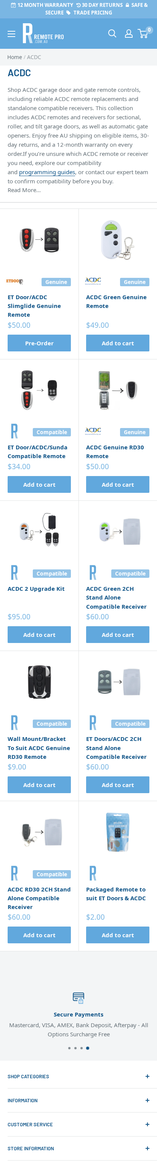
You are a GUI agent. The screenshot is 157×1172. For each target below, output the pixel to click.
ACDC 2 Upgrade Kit (36, 588)
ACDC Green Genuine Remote (116, 301)
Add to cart (118, 343)
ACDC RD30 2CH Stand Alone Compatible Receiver (39, 898)
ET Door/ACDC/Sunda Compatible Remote (37, 451)
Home (14, 57)
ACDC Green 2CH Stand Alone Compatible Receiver (116, 597)
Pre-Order (39, 343)
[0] (143, 33)
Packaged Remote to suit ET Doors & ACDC (116, 893)
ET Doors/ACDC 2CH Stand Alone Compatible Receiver (116, 747)
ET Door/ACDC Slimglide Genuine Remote (34, 306)
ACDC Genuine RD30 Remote (115, 451)
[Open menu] (11, 34)
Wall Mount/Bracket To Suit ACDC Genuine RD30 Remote (39, 747)
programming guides (47, 172)
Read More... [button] (24, 190)
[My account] (129, 33)
